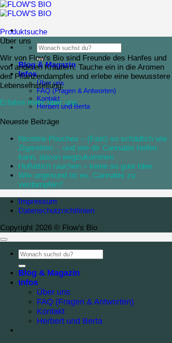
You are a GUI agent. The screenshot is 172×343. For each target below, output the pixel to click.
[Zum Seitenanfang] (3, 239)
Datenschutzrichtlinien (56, 210)
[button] (23, 32)
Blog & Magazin (49, 272)
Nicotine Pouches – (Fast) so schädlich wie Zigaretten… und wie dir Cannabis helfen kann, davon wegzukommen (92, 147)
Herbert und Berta (69, 321)
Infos (28, 282)
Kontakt (51, 311)
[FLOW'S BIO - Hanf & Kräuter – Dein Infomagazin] (25, 9)
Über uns (53, 292)
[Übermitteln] (22, 266)
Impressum (37, 201)
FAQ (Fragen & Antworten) (76, 90)
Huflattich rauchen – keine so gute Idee (85, 166)
